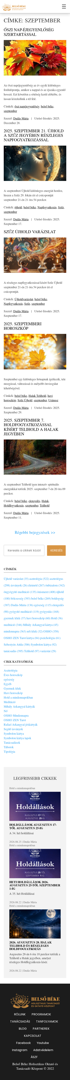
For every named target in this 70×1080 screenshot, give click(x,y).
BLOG (23, 1028)
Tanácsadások (12, 742)
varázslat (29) (48, 651)
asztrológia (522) (39, 579)
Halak (45, 501)
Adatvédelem (43, 1050)
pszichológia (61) (50, 638)
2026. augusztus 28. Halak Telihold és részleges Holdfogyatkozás (30, 945)
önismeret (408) (46, 592)
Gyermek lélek (12, 688)
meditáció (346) (13, 625)
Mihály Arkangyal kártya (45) (40, 625)
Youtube (43, 1043)
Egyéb (7, 684)
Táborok (9, 747)
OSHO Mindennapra (16, 715)
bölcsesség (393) (20, 598)
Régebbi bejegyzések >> (35, 532)
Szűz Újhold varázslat (30, 231)
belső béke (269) (41, 598)
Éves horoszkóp (13, 675)
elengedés (34, 501)
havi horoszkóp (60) (38, 618)
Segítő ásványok (13, 729)
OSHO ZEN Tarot (15, 720)
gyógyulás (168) (49, 611)
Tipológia (9, 751)
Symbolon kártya (14, 733)
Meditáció (9, 702)
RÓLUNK (20, 1014)
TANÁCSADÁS (20, 1021)
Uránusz (53, 400)
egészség (9, 679)
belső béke (47, 106)
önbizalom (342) (55, 585)
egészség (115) (43, 605)
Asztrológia (10, 670)
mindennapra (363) (15, 631)
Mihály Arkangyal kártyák (19, 706)
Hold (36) (57, 618)
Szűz (61, 207)
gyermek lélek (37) (15, 618)
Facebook (23, 1043)
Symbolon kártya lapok (17, 738)
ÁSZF (34, 1057)
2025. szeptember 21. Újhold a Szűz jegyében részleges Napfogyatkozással (34, 135)
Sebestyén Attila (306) (17, 644)
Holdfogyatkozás (14, 505)
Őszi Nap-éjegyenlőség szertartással (29, 32)
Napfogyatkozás (47, 207)
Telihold (44, 505)
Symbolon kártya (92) (44, 644)
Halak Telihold (37, 396)
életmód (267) (36, 585)
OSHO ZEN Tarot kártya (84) (21, 638)
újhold (18, 207)
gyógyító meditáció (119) (24, 611)
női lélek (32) (35, 631)
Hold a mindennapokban (18, 697)
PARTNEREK (41, 1028)
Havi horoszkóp (13, 693)
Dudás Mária (21, 118)
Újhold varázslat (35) (16, 579)
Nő (5, 711)
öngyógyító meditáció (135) (20, 592)
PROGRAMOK (41, 1014)
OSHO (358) (51, 631)
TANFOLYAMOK (47, 1021)
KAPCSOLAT (32, 1036)
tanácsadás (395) (13, 651)
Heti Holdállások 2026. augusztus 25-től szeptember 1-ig (34, 885)
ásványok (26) (19, 585)
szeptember (10, 111)
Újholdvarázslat (24, 299)
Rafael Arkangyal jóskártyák (21, 724)
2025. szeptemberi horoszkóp (22, 326)
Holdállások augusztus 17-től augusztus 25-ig (33, 826)
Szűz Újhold (25, 400)
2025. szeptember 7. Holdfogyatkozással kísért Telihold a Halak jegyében (31, 426)
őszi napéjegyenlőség (27, 106)
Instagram (19, 1050)
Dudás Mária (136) (22, 605)
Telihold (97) (31, 651)
